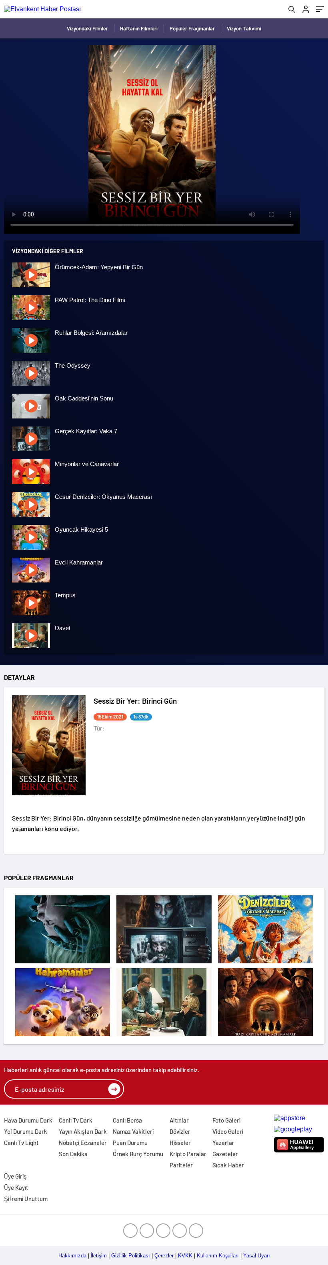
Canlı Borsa (127, 1120)
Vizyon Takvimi (244, 28)
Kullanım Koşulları (218, 1256)
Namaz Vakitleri (133, 1131)
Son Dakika (73, 1153)
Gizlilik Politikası (130, 1256)
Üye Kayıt (16, 1187)
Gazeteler (225, 1153)
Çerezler (164, 1256)
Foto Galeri (226, 1120)
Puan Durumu (130, 1142)
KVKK (185, 1256)
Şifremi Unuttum (26, 1198)
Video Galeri (227, 1131)
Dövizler (180, 1131)
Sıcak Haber (228, 1165)
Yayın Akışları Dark (83, 1131)
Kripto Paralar (188, 1153)
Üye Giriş (15, 1176)
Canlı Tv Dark (75, 1120)
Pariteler (181, 1165)
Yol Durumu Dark (25, 1131)
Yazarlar (223, 1142)
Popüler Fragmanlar (192, 28)
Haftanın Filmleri (139, 28)
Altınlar (179, 1120)
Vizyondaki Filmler (87, 28)
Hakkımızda (72, 1256)
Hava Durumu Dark (28, 1120)
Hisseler (180, 1142)
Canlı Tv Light (21, 1142)
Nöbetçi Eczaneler (83, 1142)
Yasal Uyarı (256, 1256)
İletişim (99, 1256)
